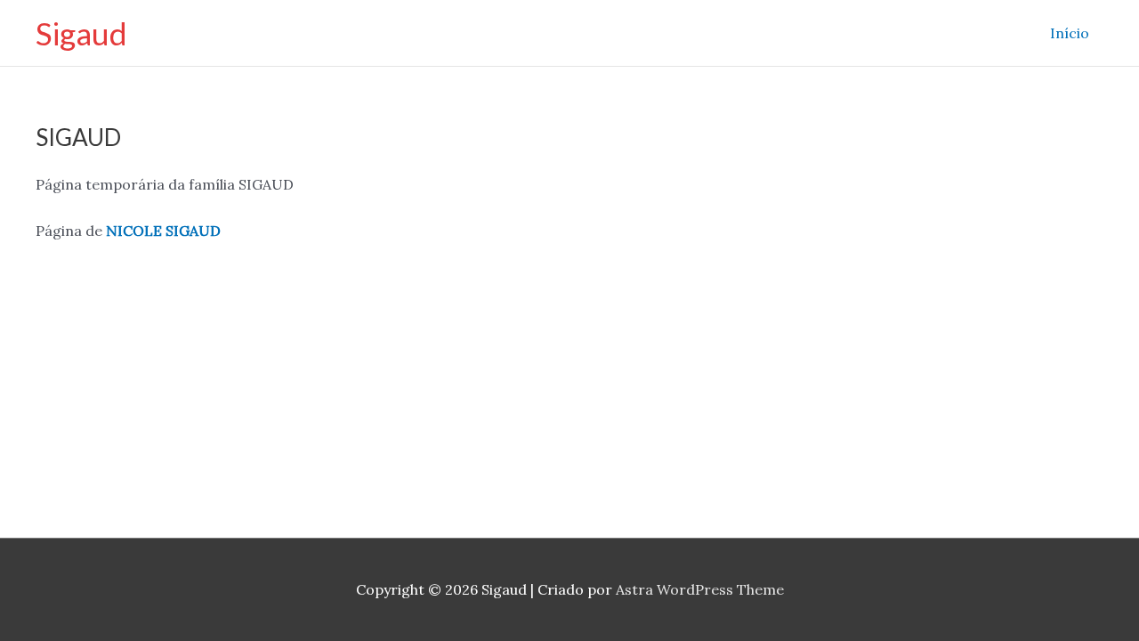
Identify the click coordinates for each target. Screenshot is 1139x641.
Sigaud (81, 33)
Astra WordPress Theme (700, 589)
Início (1069, 33)
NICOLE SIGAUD (163, 230)
